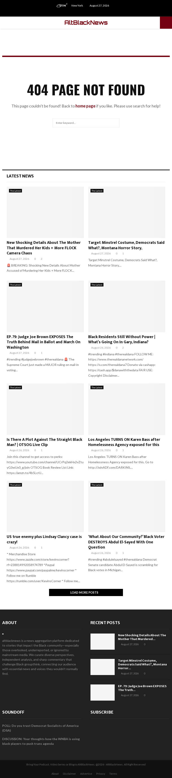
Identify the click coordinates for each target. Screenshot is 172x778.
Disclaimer (69, 773)
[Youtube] (91, 12)
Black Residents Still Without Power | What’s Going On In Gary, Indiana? (121, 339)
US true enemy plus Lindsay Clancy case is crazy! (44, 539)
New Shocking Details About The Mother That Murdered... (142, 637)
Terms (113, 773)
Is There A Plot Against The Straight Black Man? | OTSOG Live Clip (44, 442)
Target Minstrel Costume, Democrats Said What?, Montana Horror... (142, 664)
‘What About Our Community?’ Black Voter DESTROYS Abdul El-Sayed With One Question (126, 542)
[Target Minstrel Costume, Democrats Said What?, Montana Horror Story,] (126, 212)
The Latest (15, 190)
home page (85, 105)
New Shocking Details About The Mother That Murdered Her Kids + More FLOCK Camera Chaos (44, 248)
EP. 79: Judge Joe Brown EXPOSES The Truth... (142, 688)
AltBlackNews (86, 22)
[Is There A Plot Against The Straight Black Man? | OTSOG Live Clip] (45, 409)
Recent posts (105, 622)
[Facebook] (81, 12)
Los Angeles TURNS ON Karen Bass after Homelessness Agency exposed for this (124, 442)
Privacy (100, 773)
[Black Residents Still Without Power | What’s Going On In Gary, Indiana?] (126, 306)
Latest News (20, 176)
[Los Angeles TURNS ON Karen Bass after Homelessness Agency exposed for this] (126, 409)
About (9, 622)
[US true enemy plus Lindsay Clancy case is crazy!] (45, 506)
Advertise (86, 773)
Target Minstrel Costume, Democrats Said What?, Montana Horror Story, (126, 245)
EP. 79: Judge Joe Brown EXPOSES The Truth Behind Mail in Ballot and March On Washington (43, 342)
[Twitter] (86, 12)
